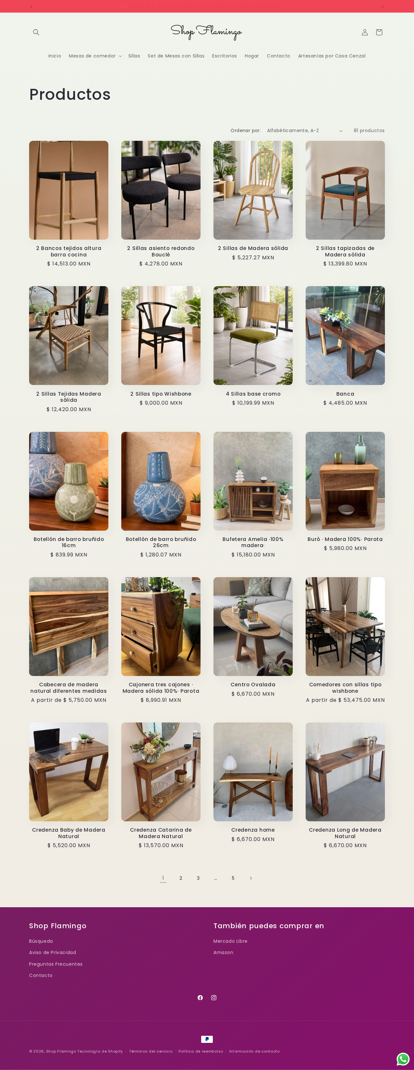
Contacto (41, 975)
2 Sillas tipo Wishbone (160, 394)
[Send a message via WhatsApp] (403, 1059)
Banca (345, 394)
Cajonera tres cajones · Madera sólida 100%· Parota (161, 687)
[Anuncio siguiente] (383, 6)
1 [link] (163, 878)
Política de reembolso (201, 1051)
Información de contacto (254, 1051)
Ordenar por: (246, 130)
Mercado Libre (230, 941)
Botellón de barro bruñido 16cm (69, 542)
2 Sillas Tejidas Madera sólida (68, 397)
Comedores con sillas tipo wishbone (345, 687)
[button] (36, 32)
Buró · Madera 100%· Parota (345, 539)
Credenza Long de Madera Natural (345, 833)
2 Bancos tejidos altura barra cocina (69, 251)
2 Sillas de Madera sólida (253, 248)
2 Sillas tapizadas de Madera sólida (345, 251)
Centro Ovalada (253, 684)
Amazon (223, 952)
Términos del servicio (151, 1051)
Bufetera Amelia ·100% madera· (253, 542)
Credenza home (253, 830)
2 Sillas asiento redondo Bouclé (160, 251)
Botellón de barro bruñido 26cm (161, 542)
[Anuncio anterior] (31, 6)
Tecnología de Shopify (100, 1051)
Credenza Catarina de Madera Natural (160, 833)
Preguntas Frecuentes (56, 964)
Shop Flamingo (61, 1051)
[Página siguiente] (251, 878)
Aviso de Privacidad (52, 952)
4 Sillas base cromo (253, 394)
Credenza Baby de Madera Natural (68, 833)
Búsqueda (41, 941)
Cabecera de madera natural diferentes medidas (68, 687)
